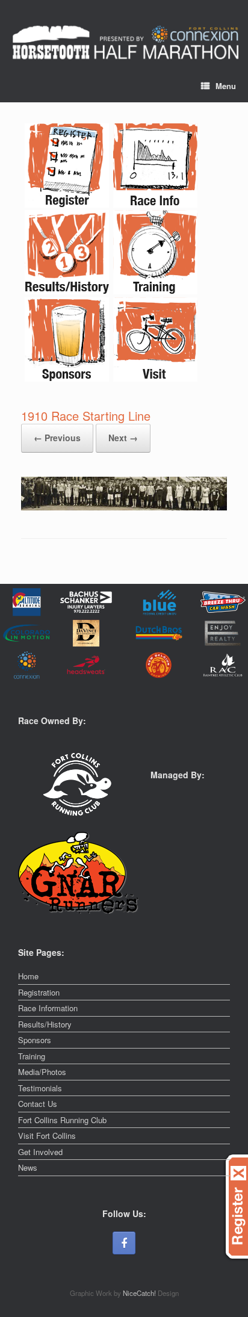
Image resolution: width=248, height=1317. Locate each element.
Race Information (48, 1008)
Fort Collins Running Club (62, 1120)
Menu (225, 85)
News (27, 1167)
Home (28, 976)
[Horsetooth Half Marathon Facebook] (124, 1243)
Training (31, 1056)
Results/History (45, 1024)
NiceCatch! (140, 1293)
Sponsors (34, 1040)
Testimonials (40, 1088)
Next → (123, 438)
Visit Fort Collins (47, 1135)
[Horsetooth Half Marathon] (125, 43)
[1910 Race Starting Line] (124, 507)
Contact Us (37, 1103)
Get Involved (40, 1151)
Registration (39, 992)
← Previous (57, 438)
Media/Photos (42, 1071)
